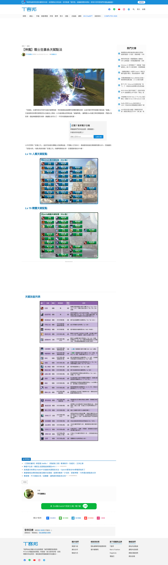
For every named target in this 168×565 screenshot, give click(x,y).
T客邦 (112, 546)
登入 (138, 9)
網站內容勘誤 (133, 546)
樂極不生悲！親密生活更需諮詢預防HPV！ (40, 467)
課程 (79, 16)
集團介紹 (75, 546)
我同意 (141, 2)
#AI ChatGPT (88, 16)
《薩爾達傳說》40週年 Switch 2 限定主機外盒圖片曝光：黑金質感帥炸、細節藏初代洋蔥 (133, 73)
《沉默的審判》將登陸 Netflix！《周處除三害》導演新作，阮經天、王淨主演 (53, 463)
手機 (37, 16)
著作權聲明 (94, 549)
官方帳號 (65, 518)
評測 (51, 16)
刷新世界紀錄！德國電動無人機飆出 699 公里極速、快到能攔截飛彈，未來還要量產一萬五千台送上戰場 (132, 60)
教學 (56, 16)
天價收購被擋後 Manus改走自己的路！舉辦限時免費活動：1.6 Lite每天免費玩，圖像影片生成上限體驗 (133, 79)
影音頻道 (91, 518)
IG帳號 (103, 518)
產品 (31, 16)
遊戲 (28, 46)
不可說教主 (29, 54)
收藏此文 (54, 54)
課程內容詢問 (133, 549)
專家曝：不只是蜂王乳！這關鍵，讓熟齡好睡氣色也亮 (45, 476)
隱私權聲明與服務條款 (98, 546)
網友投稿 (132, 556)
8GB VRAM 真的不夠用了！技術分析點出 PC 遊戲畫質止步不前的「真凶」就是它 (133, 92)
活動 (66, 16)
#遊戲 (25, 482)
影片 (61, 16)
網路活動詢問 (133, 553)
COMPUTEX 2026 (110, 16)
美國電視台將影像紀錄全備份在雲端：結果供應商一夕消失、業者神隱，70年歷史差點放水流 (60, 473)
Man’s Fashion (115, 549)
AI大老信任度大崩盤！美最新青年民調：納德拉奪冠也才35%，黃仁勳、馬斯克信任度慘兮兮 (132, 111)
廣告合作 (75, 549)
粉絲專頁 (53, 518)
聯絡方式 (75, 553)
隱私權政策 (109, 2)
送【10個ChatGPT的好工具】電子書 (65, 506)
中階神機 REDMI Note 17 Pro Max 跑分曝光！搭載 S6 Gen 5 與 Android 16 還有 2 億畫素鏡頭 (133, 98)
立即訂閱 (98, 137)
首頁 (23, 46)
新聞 (24, 16)
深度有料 (97, 16)
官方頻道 (78, 518)
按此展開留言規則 (45, 533)
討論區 (74, 16)
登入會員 (41, 530)
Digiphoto (113, 553)
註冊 (143, 9)
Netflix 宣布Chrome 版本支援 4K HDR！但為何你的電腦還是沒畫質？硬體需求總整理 (132, 105)
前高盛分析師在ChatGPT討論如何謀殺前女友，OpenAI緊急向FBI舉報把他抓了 (54, 470)
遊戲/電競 (44, 16)
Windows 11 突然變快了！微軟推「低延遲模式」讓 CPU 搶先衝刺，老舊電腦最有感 (133, 67)
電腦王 (112, 556)
